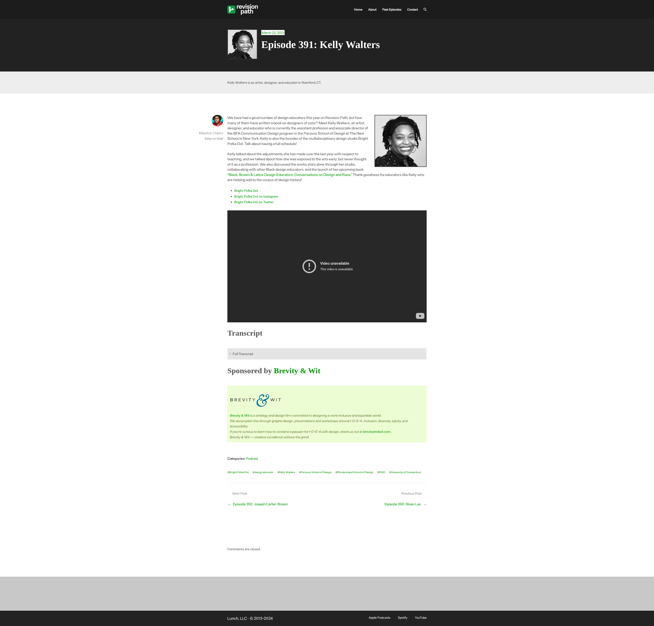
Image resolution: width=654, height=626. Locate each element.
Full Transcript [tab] (243, 354)
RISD (382, 472)
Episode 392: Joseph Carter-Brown (260, 504)
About (372, 9)
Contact (412, 9)
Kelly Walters (287, 472)
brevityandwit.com (377, 431)
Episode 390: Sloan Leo (403, 504)
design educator (264, 472)
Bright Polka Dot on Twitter (254, 202)
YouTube (421, 617)
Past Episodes (391, 9)
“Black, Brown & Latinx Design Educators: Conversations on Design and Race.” (289, 174)
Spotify (402, 617)
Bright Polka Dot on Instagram (256, 196)
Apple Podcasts (379, 617)
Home (358, 9)
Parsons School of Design (316, 472)
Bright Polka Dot (246, 190)
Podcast (252, 458)
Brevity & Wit (297, 370)
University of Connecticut (406, 472)
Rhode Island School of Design (355, 472)
